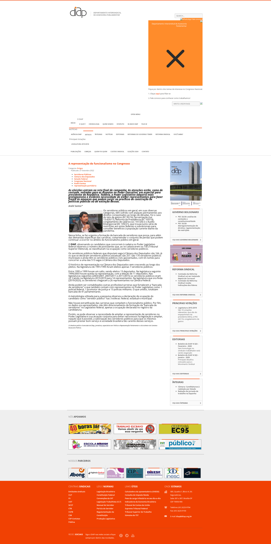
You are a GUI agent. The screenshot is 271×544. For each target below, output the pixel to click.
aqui (158, 93)
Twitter (127, 535)
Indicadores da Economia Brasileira (140, 501)
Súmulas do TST (131, 515)
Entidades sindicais (76, 491)
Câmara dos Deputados (84, 176)
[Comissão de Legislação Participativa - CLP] (134, 473)
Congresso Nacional (82, 181)
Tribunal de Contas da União (137, 505)
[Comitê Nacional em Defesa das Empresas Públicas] (180, 444)
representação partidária (85, 185)
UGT (70, 501)
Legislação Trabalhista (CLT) (109, 501)
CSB (70, 515)
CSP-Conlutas (74, 518)
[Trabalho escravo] (135, 429)
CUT (70, 495)
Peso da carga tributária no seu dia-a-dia (143, 498)
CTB (70, 508)
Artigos (80, 168)
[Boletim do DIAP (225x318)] (186, 205)
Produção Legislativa (106, 518)
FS (69, 498)
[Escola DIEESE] (90, 444)
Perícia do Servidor (105, 508)
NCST (70, 505)
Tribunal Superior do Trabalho (138, 512)
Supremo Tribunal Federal (136, 508)
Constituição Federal (106, 495)
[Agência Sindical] (96, 473)
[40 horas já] (90, 429)
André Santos (80, 183)
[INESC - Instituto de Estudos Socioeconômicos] (173, 473)
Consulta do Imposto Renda (137, 495)
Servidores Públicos (82, 174)
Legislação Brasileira (106, 491)
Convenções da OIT (105, 498)
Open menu (135, 114)
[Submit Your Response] (201, 103)
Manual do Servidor (105, 505)
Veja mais (185, 240)
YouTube (133, 535)
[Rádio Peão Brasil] (192, 473)
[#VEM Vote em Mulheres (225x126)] (186, 262)
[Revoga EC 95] (180, 429)
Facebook (121, 535)
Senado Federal (81, 179)
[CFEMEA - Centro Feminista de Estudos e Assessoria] (115, 473)
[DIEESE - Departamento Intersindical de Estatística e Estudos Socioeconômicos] (153, 473)
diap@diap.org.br (184, 516)
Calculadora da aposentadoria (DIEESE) (142, 491)
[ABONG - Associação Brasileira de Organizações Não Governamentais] (77, 473)
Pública (71, 522)
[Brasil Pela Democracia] (135, 444)
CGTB (70, 512)
